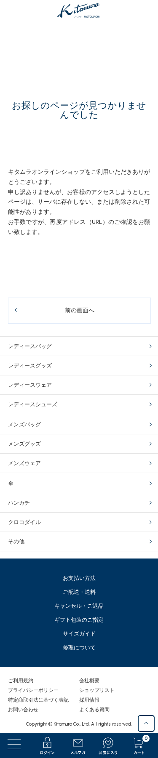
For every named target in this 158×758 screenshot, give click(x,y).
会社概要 (89, 681)
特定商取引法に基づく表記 (38, 700)
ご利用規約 (20, 681)
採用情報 (89, 700)
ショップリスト (97, 690)
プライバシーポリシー (33, 690)
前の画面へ (79, 310)
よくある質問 (94, 710)
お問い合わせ (23, 710)
